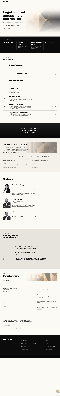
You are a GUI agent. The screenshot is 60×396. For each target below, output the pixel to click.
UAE (55, 66)
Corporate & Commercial (18, 73)
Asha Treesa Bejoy (18, 185)
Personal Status (15, 96)
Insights (34, 343)
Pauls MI (14, 212)
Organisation (5, 295)
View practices (6, 28)
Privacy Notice (25, 322)
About (34, 340)
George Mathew (17, 199)
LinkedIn (47, 340)
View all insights (7, 263)
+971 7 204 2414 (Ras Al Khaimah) (51, 346)
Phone (4, 302)
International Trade (16, 104)
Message (4, 306)
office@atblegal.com (49, 349)
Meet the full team (7, 223)
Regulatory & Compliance (18, 113)
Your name (5, 291)
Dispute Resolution (16, 65)
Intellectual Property (16, 80)
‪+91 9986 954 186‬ (40, 297)
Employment (13, 88)
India (52, 66)
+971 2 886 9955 (39, 303)
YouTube (47, 343)
